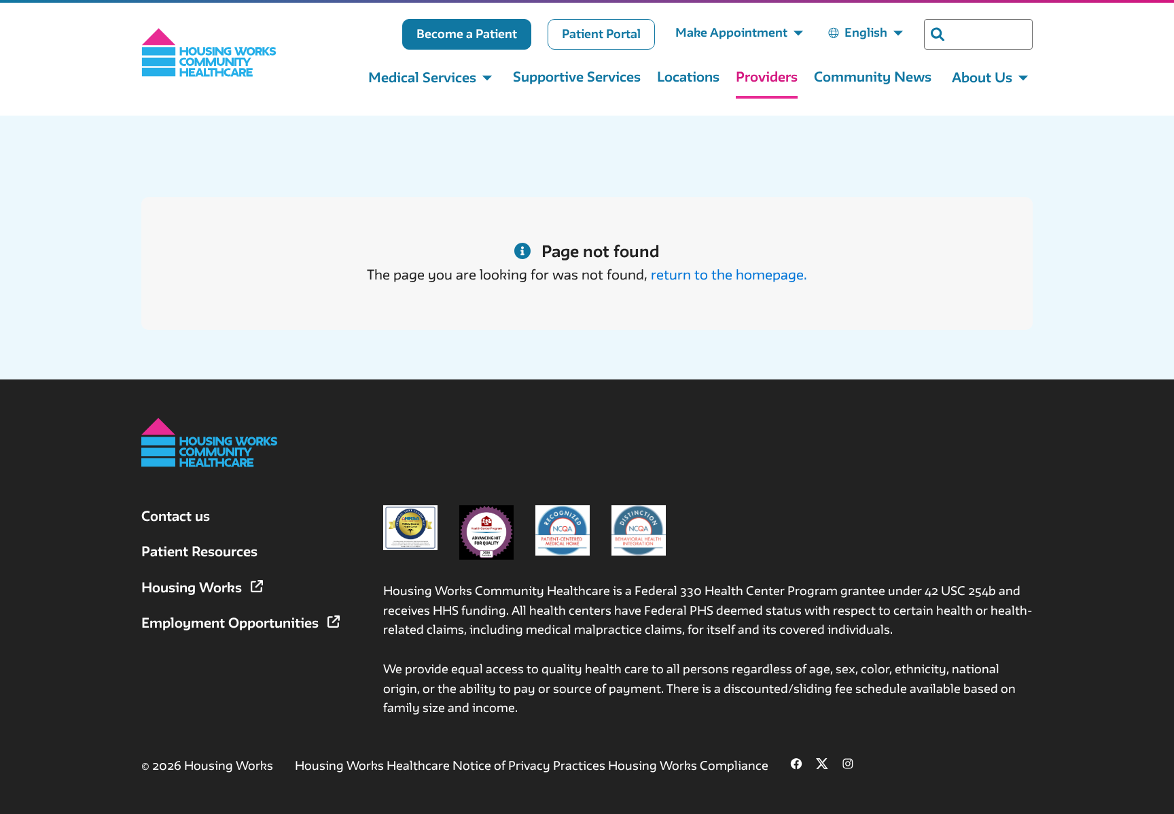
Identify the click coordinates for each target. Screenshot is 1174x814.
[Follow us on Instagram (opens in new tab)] (848, 765)
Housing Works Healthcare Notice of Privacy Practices (451, 765)
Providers (767, 76)
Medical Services (422, 77)
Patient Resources (199, 551)
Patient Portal (601, 33)
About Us (982, 77)
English (865, 32)
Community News (872, 76)
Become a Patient (466, 33)
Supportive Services (577, 76)
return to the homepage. (729, 274)
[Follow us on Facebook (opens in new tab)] (796, 765)
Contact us (175, 515)
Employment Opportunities (231, 622)
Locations (688, 76)
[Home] (209, 52)
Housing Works (193, 587)
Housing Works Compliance (688, 765)
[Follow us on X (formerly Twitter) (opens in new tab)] (822, 765)
